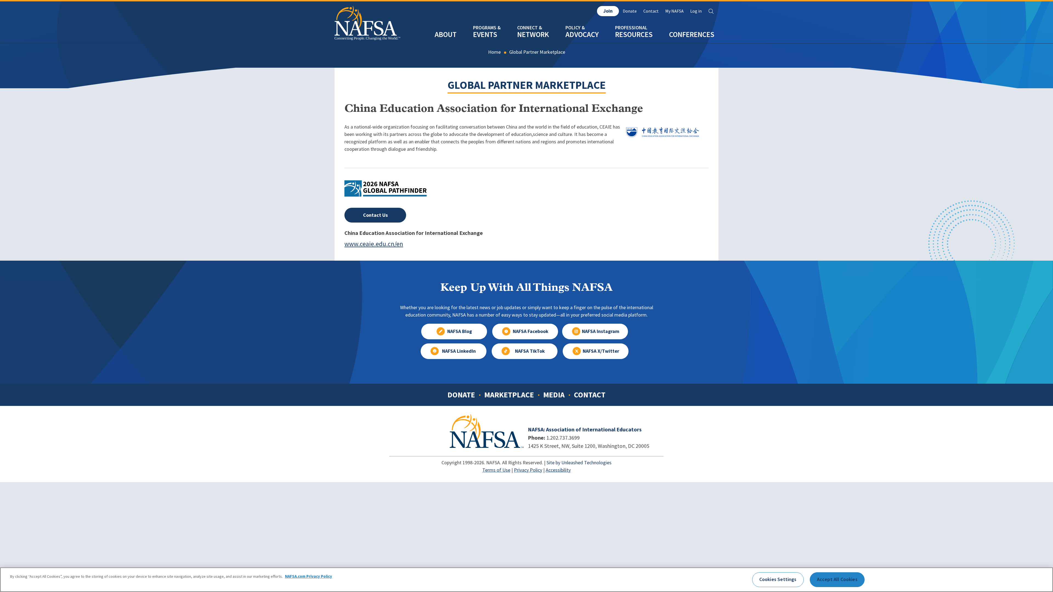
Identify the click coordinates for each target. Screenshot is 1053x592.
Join (608, 11)
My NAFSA (674, 11)
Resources (634, 34)
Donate (630, 11)
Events (485, 34)
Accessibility (558, 470)
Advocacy (582, 34)
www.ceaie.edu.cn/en (373, 243)
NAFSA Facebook (530, 331)
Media (554, 394)
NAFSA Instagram (600, 331)
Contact (651, 11)
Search (711, 11)
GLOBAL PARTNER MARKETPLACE (527, 85)
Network (533, 34)
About (446, 34)
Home (494, 52)
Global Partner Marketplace (537, 52)
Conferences (691, 34)
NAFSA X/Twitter (601, 351)
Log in (696, 11)
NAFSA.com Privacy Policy (308, 576)
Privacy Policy (528, 470)
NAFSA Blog (459, 331)
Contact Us (375, 215)
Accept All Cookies (837, 579)
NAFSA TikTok (530, 351)
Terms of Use (496, 470)
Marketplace (509, 394)
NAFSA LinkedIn (459, 351)
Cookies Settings (778, 579)
